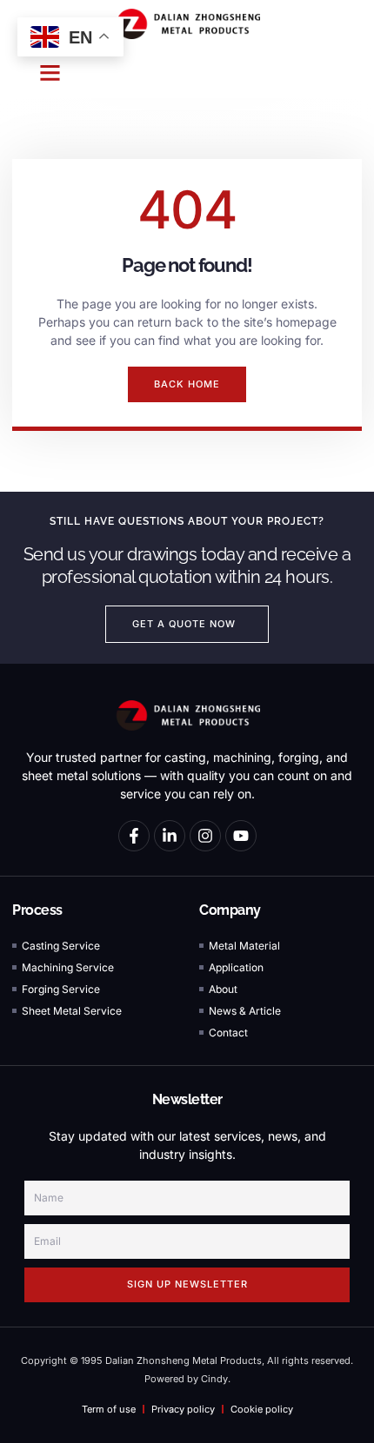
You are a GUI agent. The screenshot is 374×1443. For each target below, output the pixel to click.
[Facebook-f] (134, 835)
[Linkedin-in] (169, 835)
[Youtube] (241, 835)
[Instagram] (205, 835)
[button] (50, 72)
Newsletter (187, 1099)
